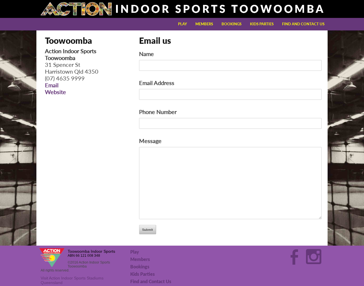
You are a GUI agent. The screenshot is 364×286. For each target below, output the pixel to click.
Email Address (156, 82)
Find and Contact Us (303, 24)
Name (146, 53)
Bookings (231, 24)
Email (52, 85)
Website (55, 91)
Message (150, 140)
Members (204, 24)
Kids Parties (262, 24)
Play (182, 24)
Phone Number (158, 111)
